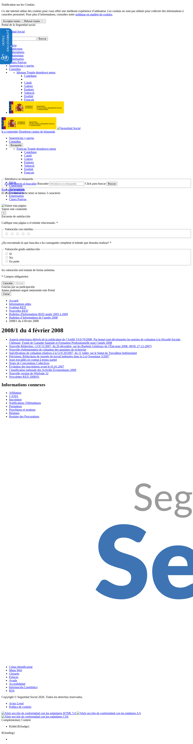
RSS (12, 690)
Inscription (15, 399)
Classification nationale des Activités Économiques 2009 (42, 370)
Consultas (15, 69)
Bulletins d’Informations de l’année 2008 (33, 317)
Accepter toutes (11, 21)
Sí (10, 253)
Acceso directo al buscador (21, 183)
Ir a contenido (10, 131)
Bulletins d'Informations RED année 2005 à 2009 (38, 314)
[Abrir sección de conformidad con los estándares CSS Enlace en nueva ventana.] (35, 716)
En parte (14, 261)
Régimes (14, 413)
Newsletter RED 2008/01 (24, 376)
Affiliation (15, 392)
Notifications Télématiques (25, 402)
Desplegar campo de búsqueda (37, 131)
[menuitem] (100, 739)
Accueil (13, 300)
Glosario (14, 673)
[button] (96, 207)
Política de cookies (20, 706)
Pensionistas (16, 55)
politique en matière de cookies (93, 14)
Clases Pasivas (17, 62)
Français (36, 148)
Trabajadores (16, 52)
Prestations (15, 406)
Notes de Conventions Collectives (29, 363)
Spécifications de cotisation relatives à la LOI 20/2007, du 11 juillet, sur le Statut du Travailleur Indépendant (73, 353)
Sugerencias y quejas (21, 65)
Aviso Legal (16, 703)
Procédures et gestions (22, 409)
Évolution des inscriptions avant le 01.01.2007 (36, 366)
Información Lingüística (23, 687)
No (11, 257)
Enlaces (13, 677)
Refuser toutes (32, 21)
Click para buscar (95, 183)
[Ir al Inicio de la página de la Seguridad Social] (13, 31)
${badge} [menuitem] (19, 726)
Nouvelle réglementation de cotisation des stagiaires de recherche (47, 349)
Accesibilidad (17, 683)
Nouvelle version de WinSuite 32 (28, 373)
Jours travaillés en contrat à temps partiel (33, 359)
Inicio (13, 45)
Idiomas (36, 72)
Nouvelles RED (18, 310)
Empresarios (16, 58)
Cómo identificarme (21, 666)
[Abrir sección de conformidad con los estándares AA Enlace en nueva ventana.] (109, 713)
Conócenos (15, 48)
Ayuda (13, 680)
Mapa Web (15, 670)
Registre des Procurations (24, 416)
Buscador (43, 183)
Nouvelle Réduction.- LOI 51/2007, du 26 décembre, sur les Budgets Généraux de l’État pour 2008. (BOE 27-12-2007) (80, 346)
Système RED (17, 307)
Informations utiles (20, 304)
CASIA (13, 396)
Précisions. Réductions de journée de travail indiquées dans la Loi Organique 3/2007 (59, 356)
